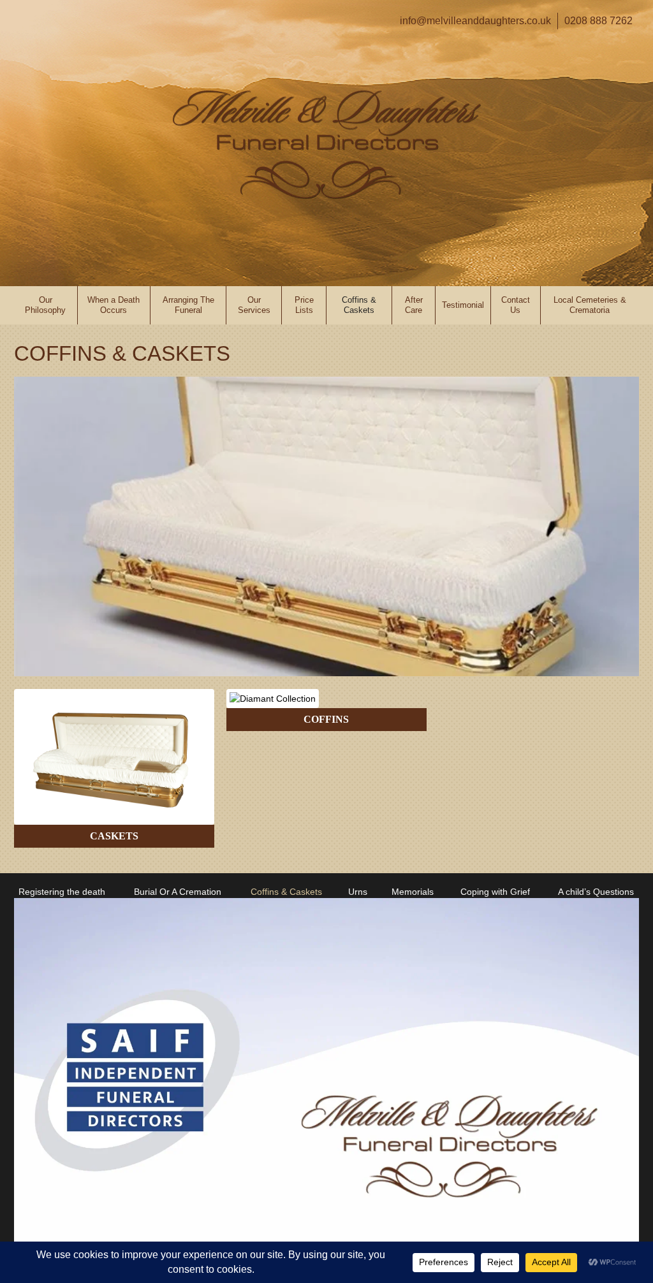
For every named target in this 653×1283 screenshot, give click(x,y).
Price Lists (304, 305)
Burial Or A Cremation (177, 892)
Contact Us (515, 305)
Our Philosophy (45, 305)
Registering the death (61, 892)
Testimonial (463, 305)
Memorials (413, 892)
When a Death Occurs (113, 305)
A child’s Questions (596, 892)
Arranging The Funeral (188, 305)
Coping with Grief (495, 892)
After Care (414, 305)
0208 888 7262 (598, 20)
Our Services (254, 305)
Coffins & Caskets (359, 305)
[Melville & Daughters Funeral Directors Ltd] (327, 145)
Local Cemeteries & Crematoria (590, 305)
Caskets (114, 835)
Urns (357, 892)
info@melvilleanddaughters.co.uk (475, 20)
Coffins (326, 719)
